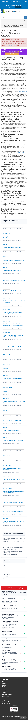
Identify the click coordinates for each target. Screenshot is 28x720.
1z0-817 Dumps (6, 344)
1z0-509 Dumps (6, 256)
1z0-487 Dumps (6, 244)
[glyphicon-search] (25, 17)
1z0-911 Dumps (6, 420)
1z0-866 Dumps (6, 288)
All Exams (4, 685)
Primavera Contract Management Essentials (12, 270)
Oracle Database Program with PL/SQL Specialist (13, 440)
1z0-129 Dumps (6, 364)
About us (4, 690)
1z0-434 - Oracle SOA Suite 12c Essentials (11, 545)
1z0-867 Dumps (6, 298)
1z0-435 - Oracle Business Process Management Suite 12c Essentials (14, 539)
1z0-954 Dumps (6, 321)
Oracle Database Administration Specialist (11, 430)
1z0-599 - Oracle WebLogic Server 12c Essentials (13, 547)
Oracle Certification (14, 24)
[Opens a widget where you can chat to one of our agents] (23, 717)
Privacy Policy (4, 700)
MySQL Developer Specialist (16, 420)
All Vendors (4, 683)
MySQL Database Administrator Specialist (11, 413)
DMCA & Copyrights (6, 703)
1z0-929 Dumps (6, 332)
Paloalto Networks (6, 574)
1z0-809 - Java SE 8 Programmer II (10, 549)
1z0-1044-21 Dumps (7, 387)
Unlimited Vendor (5, 696)
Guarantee (4, 692)
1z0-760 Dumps (6, 354)
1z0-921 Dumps (6, 455)
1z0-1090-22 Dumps (7, 488)
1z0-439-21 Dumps (7, 398)
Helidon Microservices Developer (18, 511)
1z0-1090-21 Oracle (21, 152)
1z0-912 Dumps (6, 427)
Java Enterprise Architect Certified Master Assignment (14, 280)
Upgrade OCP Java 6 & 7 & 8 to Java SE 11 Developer (13, 346)
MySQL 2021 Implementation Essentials (11, 458)
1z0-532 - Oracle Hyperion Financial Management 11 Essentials (13, 542)
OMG (4, 570)
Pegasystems (5, 576)
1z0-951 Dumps (6, 309)
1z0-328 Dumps (6, 233)
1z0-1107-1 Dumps (7, 465)
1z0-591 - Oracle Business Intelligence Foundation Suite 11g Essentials (13, 552)
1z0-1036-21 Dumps (7, 375)
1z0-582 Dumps (6, 267)
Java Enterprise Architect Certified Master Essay (12, 290)
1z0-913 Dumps (6, 437)
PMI (4, 578)
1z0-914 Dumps (6, 448)
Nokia (4, 565)
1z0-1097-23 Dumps (7, 518)
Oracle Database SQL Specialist (17, 448)
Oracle (7, 24)
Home (3, 24)
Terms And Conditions (6, 701)
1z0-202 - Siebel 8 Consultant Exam (10, 554)
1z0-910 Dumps (6, 410)
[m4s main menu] (2, 21)
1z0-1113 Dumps (6, 511)
